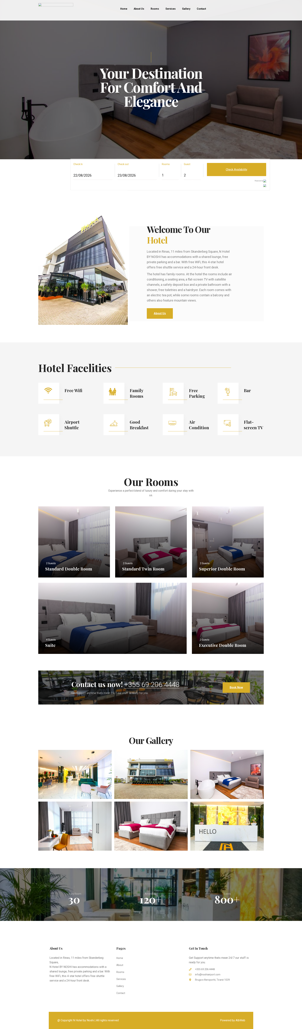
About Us (139, 8)
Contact (201, 8)
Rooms (155, 8)
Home (123, 8)
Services (171, 8)
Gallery (186, 8)
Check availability (236, 169)
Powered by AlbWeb (232, 1020)
